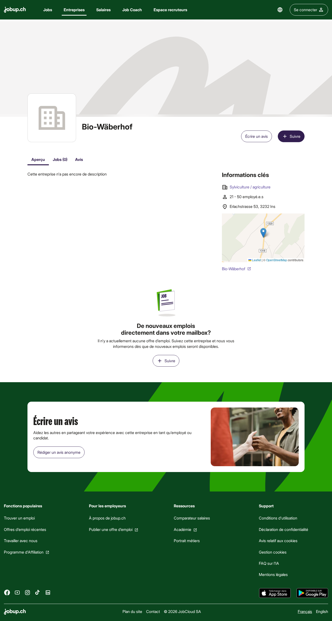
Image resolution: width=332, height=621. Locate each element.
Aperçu (38, 159)
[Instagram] (27, 592)
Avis (79, 159)
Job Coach (132, 9)
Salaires (103, 9)
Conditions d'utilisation (278, 518)
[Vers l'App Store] (275, 593)
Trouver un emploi (19, 518)
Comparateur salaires (192, 518)
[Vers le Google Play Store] (312, 593)
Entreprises (74, 9)
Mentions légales (273, 574)
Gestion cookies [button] (273, 552)
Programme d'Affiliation (24, 552)
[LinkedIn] (48, 592)
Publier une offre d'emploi (110, 529)
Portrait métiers (187, 540)
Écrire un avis (256, 136)
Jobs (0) (60, 159)
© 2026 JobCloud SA (182, 611)
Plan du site (132, 611)
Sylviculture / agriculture (250, 187)
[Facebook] (7, 592)
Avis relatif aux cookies (278, 540)
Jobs (47, 9)
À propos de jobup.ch (107, 518)
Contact (153, 611)
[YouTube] (17, 592)
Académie (182, 529)
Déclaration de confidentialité (283, 529)
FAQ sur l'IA (269, 563)
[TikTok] (38, 592)
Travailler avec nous (20, 540)
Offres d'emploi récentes (25, 529)
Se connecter (305, 9)
